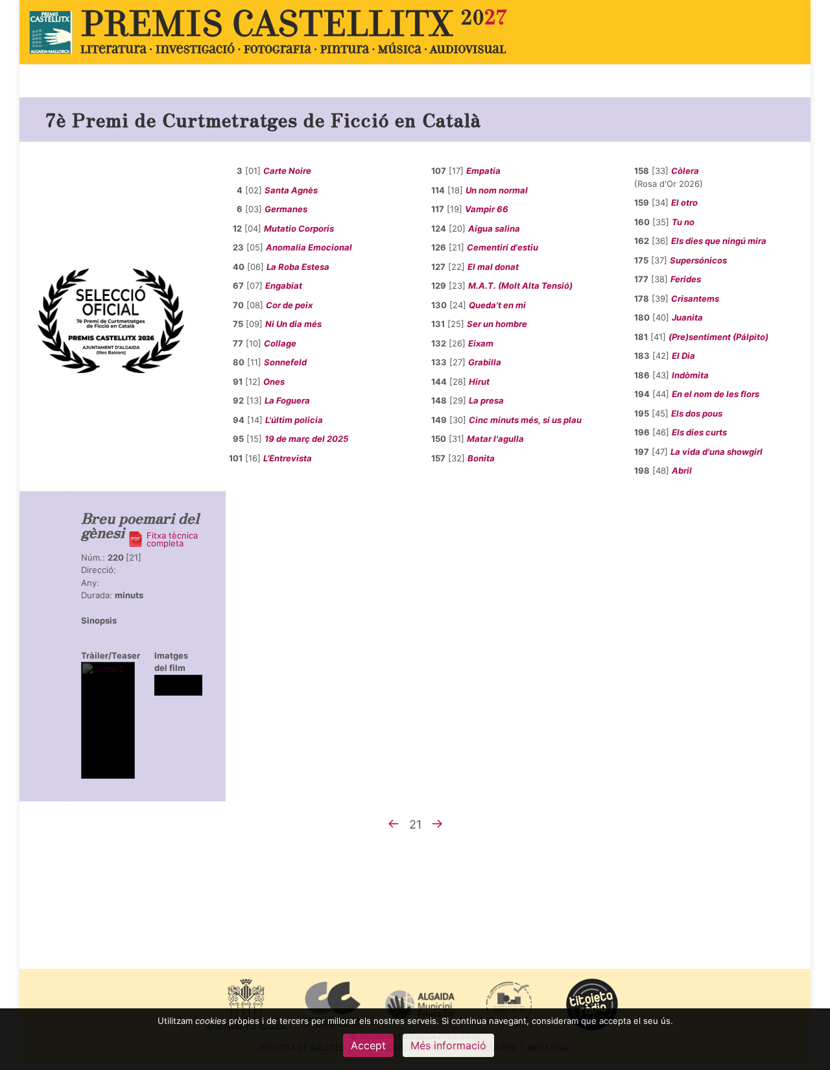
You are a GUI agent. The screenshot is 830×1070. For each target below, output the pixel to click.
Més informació (448, 1045)
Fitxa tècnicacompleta (172, 539)
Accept (368, 1045)
